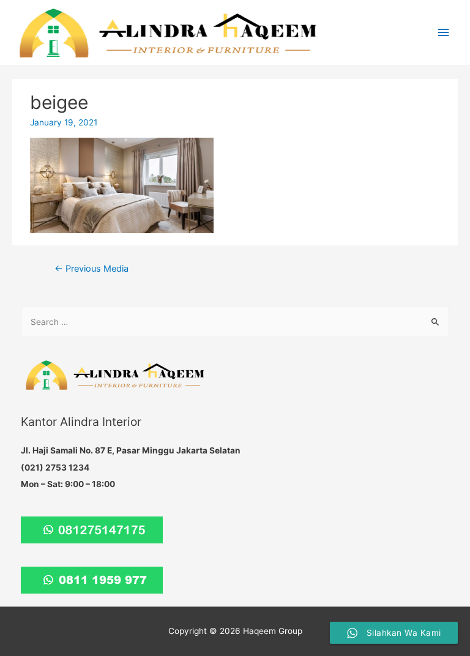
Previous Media (91, 268)
